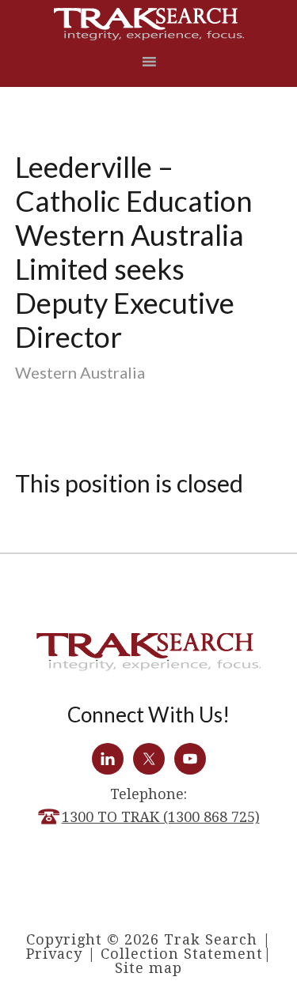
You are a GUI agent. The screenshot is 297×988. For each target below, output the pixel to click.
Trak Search (149, 24)
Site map (148, 968)
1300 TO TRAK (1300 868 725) (161, 817)
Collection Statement (182, 953)
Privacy (54, 953)
